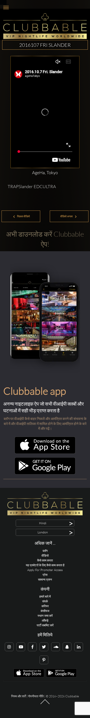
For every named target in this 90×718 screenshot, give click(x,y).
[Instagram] (9, 646)
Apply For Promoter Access (45, 570)
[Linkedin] (78, 646)
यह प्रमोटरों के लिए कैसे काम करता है (45, 565)
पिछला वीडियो (23, 216)
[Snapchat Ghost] (67, 646)
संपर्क (45, 601)
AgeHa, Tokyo (45, 172)
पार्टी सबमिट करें (45, 625)
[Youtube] (20, 646)
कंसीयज (45, 611)
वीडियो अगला (66, 216)
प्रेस (45, 574)
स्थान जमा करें (45, 615)
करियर (45, 606)
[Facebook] (32, 646)
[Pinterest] (44, 660)
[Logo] (45, 26)
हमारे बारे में (45, 596)
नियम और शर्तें (18, 696)
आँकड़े (45, 620)
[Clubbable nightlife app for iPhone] (45, 453)
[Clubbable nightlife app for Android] (45, 473)
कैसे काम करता (45, 560)
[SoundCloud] (55, 646)
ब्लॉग (45, 551)
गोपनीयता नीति (36, 696)
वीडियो (45, 555)
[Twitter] (44, 646)
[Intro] (45, 703)
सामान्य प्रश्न (45, 579)
